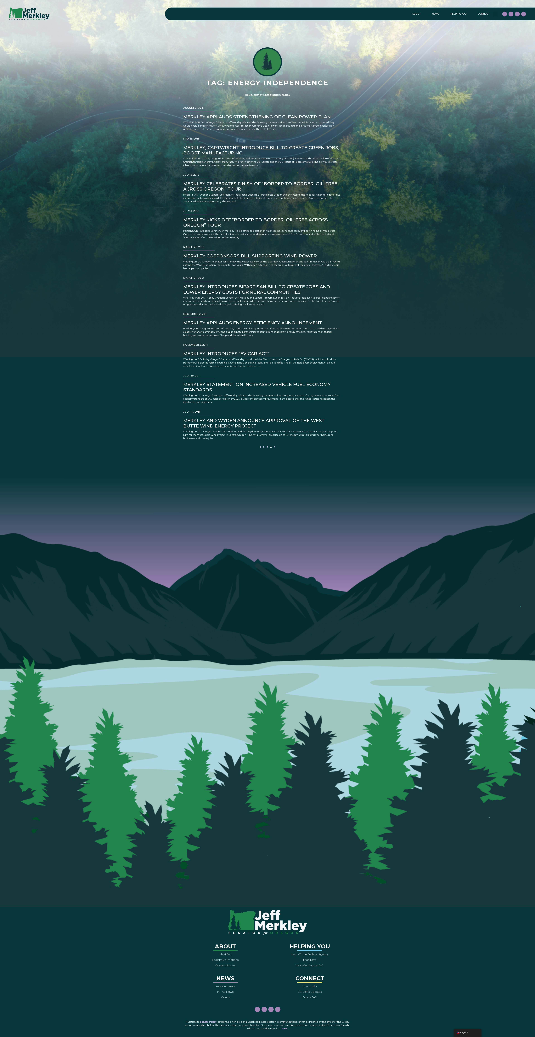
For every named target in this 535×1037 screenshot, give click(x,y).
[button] (495, 14)
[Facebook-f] (504, 14)
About (416, 14)
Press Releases (225, 986)
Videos (225, 997)
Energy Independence (267, 95)
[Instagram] (511, 14)
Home (248, 95)
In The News (225, 991)
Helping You (458, 14)
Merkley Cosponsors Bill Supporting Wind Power (250, 256)
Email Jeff (309, 959)
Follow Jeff (310, 997)
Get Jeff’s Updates (310, 991)
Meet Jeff (225, 954)
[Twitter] (523, 14)
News (435, 14)
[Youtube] (517, 14)
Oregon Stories (225, 965)
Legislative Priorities (225, 959)
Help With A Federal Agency (310, 954)
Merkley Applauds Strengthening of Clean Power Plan (257, 116)
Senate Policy (208, 1022)
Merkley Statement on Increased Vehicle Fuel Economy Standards (257, 387)
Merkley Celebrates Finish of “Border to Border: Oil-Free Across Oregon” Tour (260, 186)
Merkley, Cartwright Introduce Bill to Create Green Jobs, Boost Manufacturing (261, 150)
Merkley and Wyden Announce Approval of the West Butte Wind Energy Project (254, 423)
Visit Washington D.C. (310, 965)
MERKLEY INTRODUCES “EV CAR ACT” (226, 353)
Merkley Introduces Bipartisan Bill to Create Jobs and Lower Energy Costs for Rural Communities (256, 289)
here (284, 1028)
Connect (484, 14)
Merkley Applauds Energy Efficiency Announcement (252, 322)
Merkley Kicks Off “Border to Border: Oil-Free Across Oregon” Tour (255, 222)
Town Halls (309, 986)
